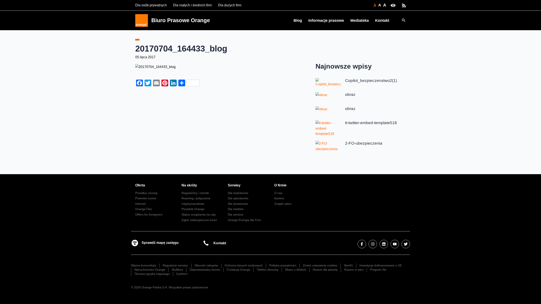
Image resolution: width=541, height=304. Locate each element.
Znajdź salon (282, 203)
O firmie (280, 185)
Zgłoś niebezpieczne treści (199, 220)
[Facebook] (362, 244)
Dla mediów (235, 209)
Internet (140, 203)
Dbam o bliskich (295, 269)
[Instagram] (373, 244)
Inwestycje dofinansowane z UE (380, 265)
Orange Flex (143, 209)
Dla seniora (235, 214)
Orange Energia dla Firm (244, 220)
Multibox (177, 269)
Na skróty (189, 185)
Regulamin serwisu (175, 265)
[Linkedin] (384, 244)
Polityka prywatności (282, 265)
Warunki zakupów (206, 265)
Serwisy (234, 185)
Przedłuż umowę (146, 193)
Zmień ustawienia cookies (320, 265)
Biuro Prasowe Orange (180, 20)
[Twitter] (406, 244)
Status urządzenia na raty (199, 214)
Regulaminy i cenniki (195, 193)
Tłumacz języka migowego (152, 274)
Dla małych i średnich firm (192, 5)
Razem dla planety (325, 269)
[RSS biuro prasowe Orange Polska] (404, 5)
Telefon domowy (268, 269)
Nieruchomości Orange (149, 269)
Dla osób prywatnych (151, 5)
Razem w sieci (353, 269)
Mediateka (359, 20)
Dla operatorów (238, 198)
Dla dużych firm (229, 5)
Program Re (378, 269)
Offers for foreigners (148, 214)
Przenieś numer (145, 198)
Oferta (140, 185)
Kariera (279, 198)
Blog (298, 20)
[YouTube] (395, 244)
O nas (278, 193)
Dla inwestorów (238, 193)
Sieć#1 (348, 265)
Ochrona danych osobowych (244, 265)
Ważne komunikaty (143, 265)
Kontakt (382, 20)
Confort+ (182, 274)
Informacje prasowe (326, 20)
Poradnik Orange (193, 209)
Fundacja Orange (238, 269)
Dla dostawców (238, 203)
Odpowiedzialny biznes (205, 269)
